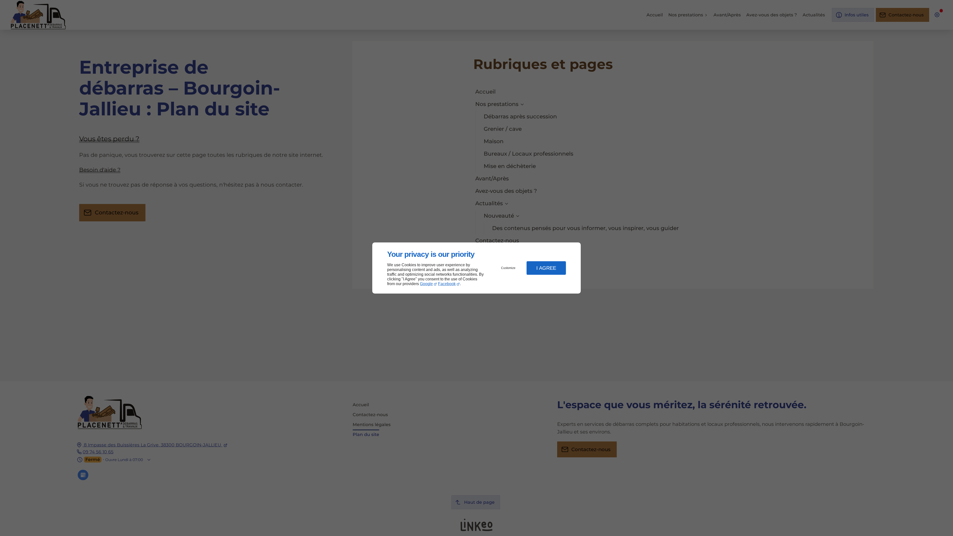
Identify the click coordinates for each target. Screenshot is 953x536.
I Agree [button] (546, 268)
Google (426, 284)
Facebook (447, 284)
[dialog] (476, 268)
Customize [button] (508, 268)
